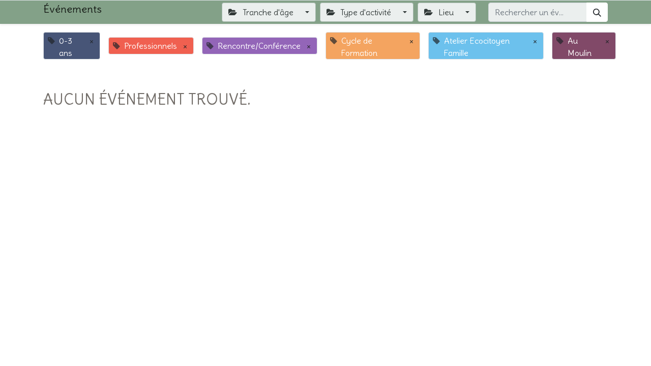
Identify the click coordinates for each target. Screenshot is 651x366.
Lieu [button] (446, 12)
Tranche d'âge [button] (268, 12)
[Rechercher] (597, 12)
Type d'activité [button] (365, 12)
